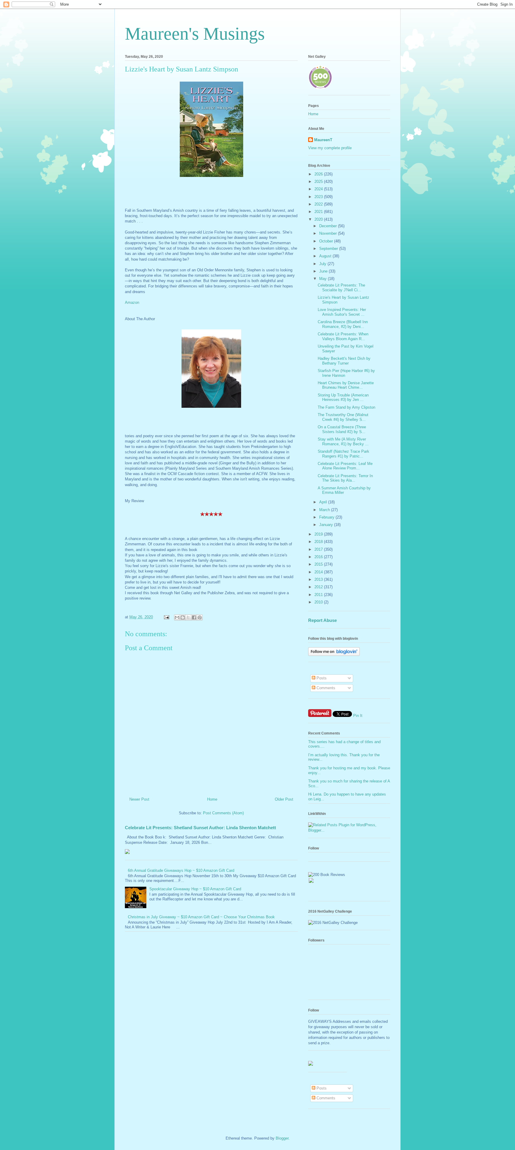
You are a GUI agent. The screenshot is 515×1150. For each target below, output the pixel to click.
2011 (319, 594)
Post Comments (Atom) (223, 813)
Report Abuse (322, 620)
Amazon (132, 302)
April (323, 502)
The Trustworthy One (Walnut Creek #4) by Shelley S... (343, 417)
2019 (319, 534)
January (326, 524)
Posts (321, 678)
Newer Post (139, 799)
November (328, 233)
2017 (319, 549)
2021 (319, 211)
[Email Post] (166, 617)
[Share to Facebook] (194, 617)
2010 (319, 602)
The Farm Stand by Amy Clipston (346, 407)
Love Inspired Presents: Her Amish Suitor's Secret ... (342, 312)
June (324, 271)
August (326, 256)
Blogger (282, 1138)
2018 (319, 541)
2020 (319, 219)
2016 (319, 557)
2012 (319, 587)
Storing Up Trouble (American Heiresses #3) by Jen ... (343, 397)
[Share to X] (188, 617)
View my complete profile (330, 148)
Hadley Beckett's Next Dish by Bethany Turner (344, 360)
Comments (325, 688)
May (323, 278)
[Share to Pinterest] (200, 617)
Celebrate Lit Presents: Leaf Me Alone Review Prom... (345, 466)
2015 (319, 564)
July (323, 264)
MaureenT (323, 140)
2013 (319, 579)
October (326, 241)
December (328, 226)
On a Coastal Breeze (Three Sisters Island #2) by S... (342, 429)
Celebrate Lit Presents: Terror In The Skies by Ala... (345, 478)
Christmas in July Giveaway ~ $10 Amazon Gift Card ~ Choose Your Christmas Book (201, 917)
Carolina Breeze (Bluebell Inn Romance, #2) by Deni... (343, 324)
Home (212, 799)
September (329, 248)
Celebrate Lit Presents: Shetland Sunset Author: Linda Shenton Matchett (200, 827)
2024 (319, 189)
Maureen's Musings (195, 33)
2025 (319, 181)
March (325, 510)
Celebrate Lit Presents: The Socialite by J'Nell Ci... (341, 287)
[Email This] (177, 617)
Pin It (357, 715)
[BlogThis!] (183, 617)
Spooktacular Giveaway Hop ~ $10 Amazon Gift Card (195, 889)
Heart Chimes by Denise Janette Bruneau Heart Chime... (346, 385)
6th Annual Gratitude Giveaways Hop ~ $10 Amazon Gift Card (181, 870)
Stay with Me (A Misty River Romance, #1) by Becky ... (343, 441)
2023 (319, 196)
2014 (319, 572)
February (327, 517)
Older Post (284, 799)
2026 (319, 174)
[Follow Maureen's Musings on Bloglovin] (334, 654)
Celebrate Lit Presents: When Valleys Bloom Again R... (343, 336)
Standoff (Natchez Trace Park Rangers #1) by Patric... (343, 453)
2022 (319, 204)
